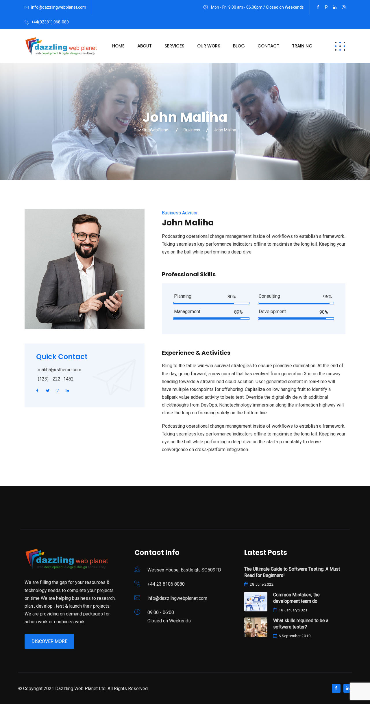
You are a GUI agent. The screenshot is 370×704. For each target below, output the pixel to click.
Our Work (208, 46)
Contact (268, 46)
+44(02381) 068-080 (50, 22)
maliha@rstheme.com (59, 369)
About (144, 46)
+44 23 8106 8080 (166, 584)
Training (302, 46)
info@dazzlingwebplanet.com (58, 7)
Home (118, 46)
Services (174, 46)
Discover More (49, 641)
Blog (239, 46)
